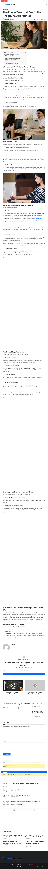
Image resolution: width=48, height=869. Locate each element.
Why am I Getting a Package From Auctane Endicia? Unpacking (25, 789)
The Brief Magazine (22, 864)
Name (4, 741)
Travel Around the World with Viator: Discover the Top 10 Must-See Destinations (21, 801)
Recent (23, 779)
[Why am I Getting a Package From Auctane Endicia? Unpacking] (6, 791)
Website (26, 746)
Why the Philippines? (10, 56)
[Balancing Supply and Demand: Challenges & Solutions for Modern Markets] (38, 706)
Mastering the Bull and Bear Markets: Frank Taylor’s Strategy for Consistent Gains (24, 705)
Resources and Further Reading (12, 63)
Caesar (6, 19)
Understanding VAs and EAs (11, 55)
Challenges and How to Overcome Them (13, 60)
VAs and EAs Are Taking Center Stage (12, 54)
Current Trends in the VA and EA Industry (13, 58)
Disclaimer (39, 866)
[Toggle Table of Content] (24, 53)
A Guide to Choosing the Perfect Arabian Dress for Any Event (24, 783)
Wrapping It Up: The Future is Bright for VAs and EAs (15, 62)
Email (4, 746)
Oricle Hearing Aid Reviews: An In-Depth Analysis (14, 804)
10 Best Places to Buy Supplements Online (20, 795)
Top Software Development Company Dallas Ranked (18, 1)
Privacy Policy (29, 866)
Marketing (5, 9)
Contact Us (44, 866)
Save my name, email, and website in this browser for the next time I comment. (19, 750)
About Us (35, 866)
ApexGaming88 (21, 619)
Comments (38, 779)
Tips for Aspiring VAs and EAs (11, 59)
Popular (8, 779)
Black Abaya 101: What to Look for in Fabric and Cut (12, 836)
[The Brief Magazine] (10, 4)
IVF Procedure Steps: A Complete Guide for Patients (12, 842)
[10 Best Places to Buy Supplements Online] (6, 797)
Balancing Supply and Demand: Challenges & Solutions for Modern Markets (37, 713)
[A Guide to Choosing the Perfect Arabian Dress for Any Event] (6, 785)
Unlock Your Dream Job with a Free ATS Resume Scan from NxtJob (9, 705)
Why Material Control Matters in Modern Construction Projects (34, 843)
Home (25, 866)
